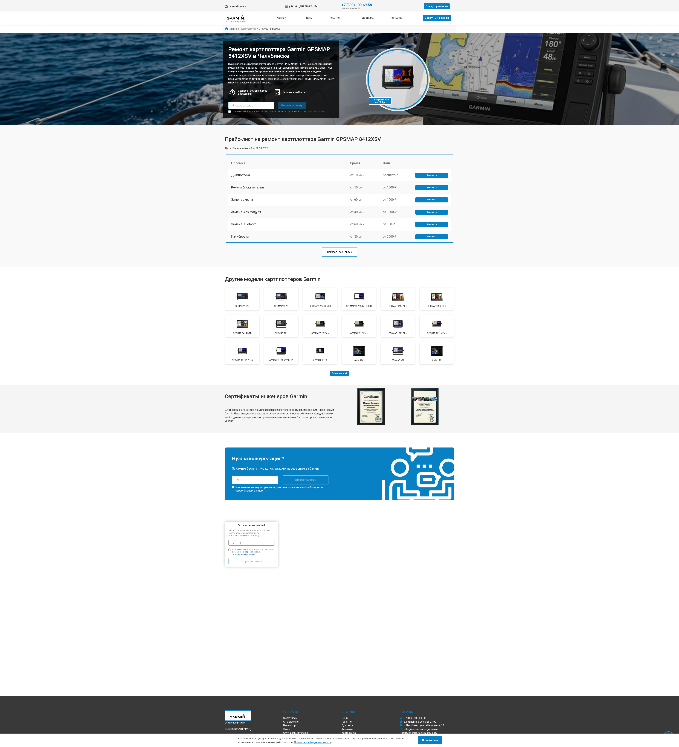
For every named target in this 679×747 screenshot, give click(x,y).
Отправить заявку (291, 105)
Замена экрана (242, 199)
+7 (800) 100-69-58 (357, 5)
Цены (309, 18)
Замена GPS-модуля (246, 212)
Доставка (368, 18)
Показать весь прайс (339, 252)
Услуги (280, 18)
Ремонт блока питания (247, 187)
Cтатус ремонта (437, 6)
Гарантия (335, 18)
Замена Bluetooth (243, 224)
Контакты (396, 18)
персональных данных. (314, 111)
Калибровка (240, 236)
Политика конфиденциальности (312, 742)
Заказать (431, 175)
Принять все (430, 740)
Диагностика (240, 175)
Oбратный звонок (437, 17)
